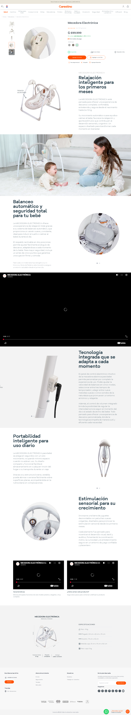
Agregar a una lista (97, 57)
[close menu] (2, 6)
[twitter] (119, 691)
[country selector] (7, 6)
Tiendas (38, 682)
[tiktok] (116, 691)
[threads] (113, 691)
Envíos (37, 677)
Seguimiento (39, 679)
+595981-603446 (12, 677)
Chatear (9, 681)
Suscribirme (121, 683)
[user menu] (123, 6)
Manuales (38, 685)
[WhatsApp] (106, 711)
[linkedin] (106, 691)
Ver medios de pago (76, 39)
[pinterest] (109, 691)
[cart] (128, 6)
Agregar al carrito (77, 57)
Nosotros (69, 677)
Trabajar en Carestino (73, 679)
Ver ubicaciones (11, 691)
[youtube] (123, 691)
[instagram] (102, 691)
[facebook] (99, 691)
